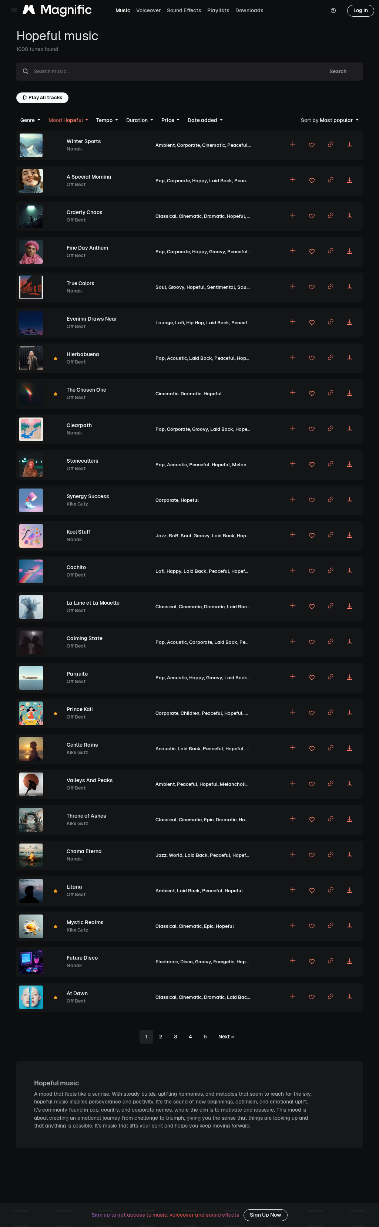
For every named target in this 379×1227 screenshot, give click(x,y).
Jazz (161, 536)
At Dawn (77, 993)
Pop (160, 181)
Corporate (188, 145)
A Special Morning (89, 176)
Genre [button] (28, 120)
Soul (160, 287)
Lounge (164, 323)
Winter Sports (84, 141)
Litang (74, 886)
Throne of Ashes (86, 815)
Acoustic (177, 358)
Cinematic (213, 145)
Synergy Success (88, 496)
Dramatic (214, 216)
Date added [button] (203, 120)
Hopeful (236, 216)
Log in (360, 10)
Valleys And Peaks (90, 780)
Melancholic (246, 465)
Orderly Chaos (85, 212)
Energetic (223, 962)
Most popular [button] (327, 120)
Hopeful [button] (66, 120)
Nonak (74, 149)
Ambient (165, 145)
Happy (199, 181)
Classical (166, 216)
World (175, 855)
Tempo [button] (105, 120)
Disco (186, 962)
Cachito (76, 567)
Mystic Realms (85, 922)
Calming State (85, 638)
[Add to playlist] (293, 145)
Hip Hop (195, 323)
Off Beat (76, 184)
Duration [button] (137, 120)
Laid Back (220, 181)
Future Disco (82, 957)
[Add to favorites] (312, 146)
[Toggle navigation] (14, 10)
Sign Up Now (265, 1214)
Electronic (166, 962)
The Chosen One (86, 389)
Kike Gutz (77, 504)
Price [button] (168, 120)
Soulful (245, 287)
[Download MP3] (349, 145)
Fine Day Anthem (87, 247)
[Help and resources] (333, 11)
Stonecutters (82, 460)
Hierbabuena (83, 354)
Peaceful (237, 145)
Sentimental (221, 287)
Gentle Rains (82, 744)
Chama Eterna (84, 851)
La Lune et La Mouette (93, 602)
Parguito (77, 673)
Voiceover (148, 10)
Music (122, 10)
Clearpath (79, 425)
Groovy (217, 252)
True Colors (80, 283)
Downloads (249, 10)
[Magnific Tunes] (57, 11)
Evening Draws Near (92, 318)
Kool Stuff (78, 531)
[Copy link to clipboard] (330, 145)
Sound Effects (184, 10)
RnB (173, 536)
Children (190, 713)
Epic (209, 820)
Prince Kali (80, 709)
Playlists (218, 10)
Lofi (179, 323)
